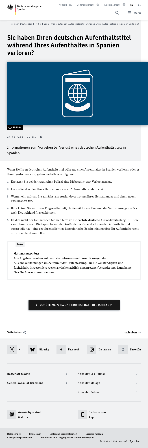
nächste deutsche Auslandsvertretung (102, 220)
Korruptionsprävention (19, 437)
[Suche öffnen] (116, 11)
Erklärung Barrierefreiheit (63, 434)
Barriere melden (94, 434)
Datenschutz (14, 434)
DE (131, 4)
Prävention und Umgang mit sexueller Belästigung (67, 437)
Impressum (35, 434)
